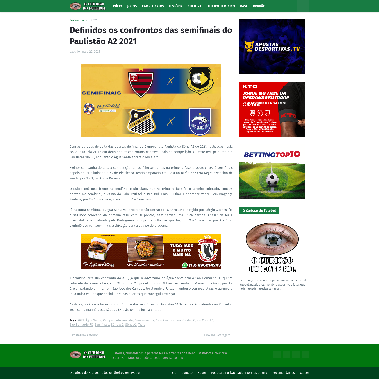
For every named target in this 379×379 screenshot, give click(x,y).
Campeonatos (144, 320)
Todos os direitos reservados (120, 373)
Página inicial (79, 20)
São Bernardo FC (81, 325)
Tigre (141, 325)
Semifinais (102, 325)
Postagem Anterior (85, 335)
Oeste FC (188, 320)
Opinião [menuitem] (259, 6)
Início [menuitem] (117, 6)
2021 (94, 20)
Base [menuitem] (244, 6)
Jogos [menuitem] (132, 6)
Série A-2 (117, 325)
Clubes (304, 373)
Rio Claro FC (205, 320)
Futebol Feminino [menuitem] (221, 6)
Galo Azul (162, 320)
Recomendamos (283, 373)
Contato (187, 373)
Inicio (172, 373)
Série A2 (131, 325)
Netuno (175, 320)
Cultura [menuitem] (194, 6)
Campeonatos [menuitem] (153, 6)
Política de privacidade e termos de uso (239, 373)
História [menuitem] (175, 6)
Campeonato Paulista (118, 320)
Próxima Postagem (217, 335)
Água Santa (93, 320)
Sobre (202, 373)
